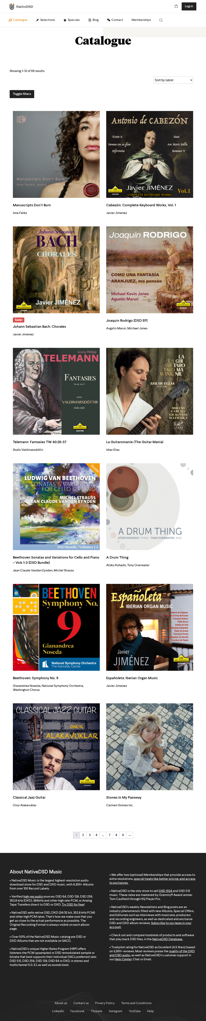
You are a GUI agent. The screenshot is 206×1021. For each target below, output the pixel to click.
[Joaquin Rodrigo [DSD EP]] (149, 269)
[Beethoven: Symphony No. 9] (56, 627)
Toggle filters (22, 94)
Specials (74, 20)
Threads (96, 1011)
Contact (117, 20)
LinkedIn (58, 1011)
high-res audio (33, 896)
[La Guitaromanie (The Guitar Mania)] (149, 391)
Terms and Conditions (136, 1003)
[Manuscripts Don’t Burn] (56, 154)
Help (150, 1011)
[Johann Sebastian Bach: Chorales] (56, 269)
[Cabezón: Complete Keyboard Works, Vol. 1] (149, 154)
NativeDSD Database (167, 939)
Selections (47, 20)
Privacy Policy (105, 1003)
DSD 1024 (165, 891)
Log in (189, 6)
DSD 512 (184, 891)
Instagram (115, 1011)
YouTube (135, 1011)
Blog (96, 20)
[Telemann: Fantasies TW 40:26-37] (56, 391)
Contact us (81, 1003)
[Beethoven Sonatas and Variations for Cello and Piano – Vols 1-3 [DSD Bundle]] (56, 506)
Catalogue (20, 20)
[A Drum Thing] (149, 506)
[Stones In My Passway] (149, 746)
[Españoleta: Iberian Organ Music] (149, 627)
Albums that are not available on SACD (43, 941)
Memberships (141, 20)
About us (61, 1003)
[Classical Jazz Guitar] (56, 746)
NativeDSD (21, 6)
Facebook (77, 1011)
